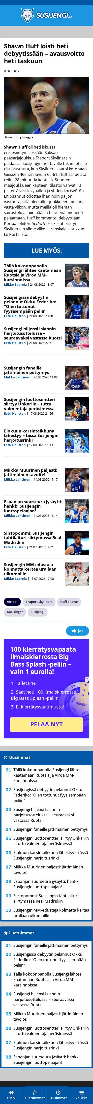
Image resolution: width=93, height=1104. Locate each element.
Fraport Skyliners (39, 601)
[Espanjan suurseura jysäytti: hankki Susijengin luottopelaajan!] (77, 511)
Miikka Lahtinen (17, 377)
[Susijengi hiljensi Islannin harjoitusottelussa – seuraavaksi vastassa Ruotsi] (77, 338)
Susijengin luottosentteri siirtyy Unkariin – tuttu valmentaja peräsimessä (29, 404)
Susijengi (37, 612)
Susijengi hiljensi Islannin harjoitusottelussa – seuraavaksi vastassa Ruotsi (33, 333)
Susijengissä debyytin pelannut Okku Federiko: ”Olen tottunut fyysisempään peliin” (30, 304)
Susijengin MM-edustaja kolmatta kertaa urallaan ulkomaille (30, 569)
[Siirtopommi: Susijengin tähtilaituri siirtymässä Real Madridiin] (77, 543)
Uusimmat (19, 757)
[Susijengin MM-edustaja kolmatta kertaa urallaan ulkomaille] (77, 574)
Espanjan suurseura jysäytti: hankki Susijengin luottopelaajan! (33, 506)
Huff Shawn (69, 601)
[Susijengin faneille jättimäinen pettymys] (77, 378)
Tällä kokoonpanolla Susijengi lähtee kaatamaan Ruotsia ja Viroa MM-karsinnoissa (32, 272)
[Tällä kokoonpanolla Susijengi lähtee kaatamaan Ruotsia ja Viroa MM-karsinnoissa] (77, 275)
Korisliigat (15, 612)
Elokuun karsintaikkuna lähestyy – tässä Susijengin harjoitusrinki (31, 435)
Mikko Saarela (15, 284)
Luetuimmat (21, 933)
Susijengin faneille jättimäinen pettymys (26, 370)
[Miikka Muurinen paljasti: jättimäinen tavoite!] (77, 480)
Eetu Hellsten (15, 316)
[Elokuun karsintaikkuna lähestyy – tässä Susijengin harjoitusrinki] (77, 441)
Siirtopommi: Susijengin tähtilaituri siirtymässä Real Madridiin (32, 537)
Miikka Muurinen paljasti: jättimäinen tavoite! (30, 472)
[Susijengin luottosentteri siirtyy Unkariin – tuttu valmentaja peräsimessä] (77, 409)
